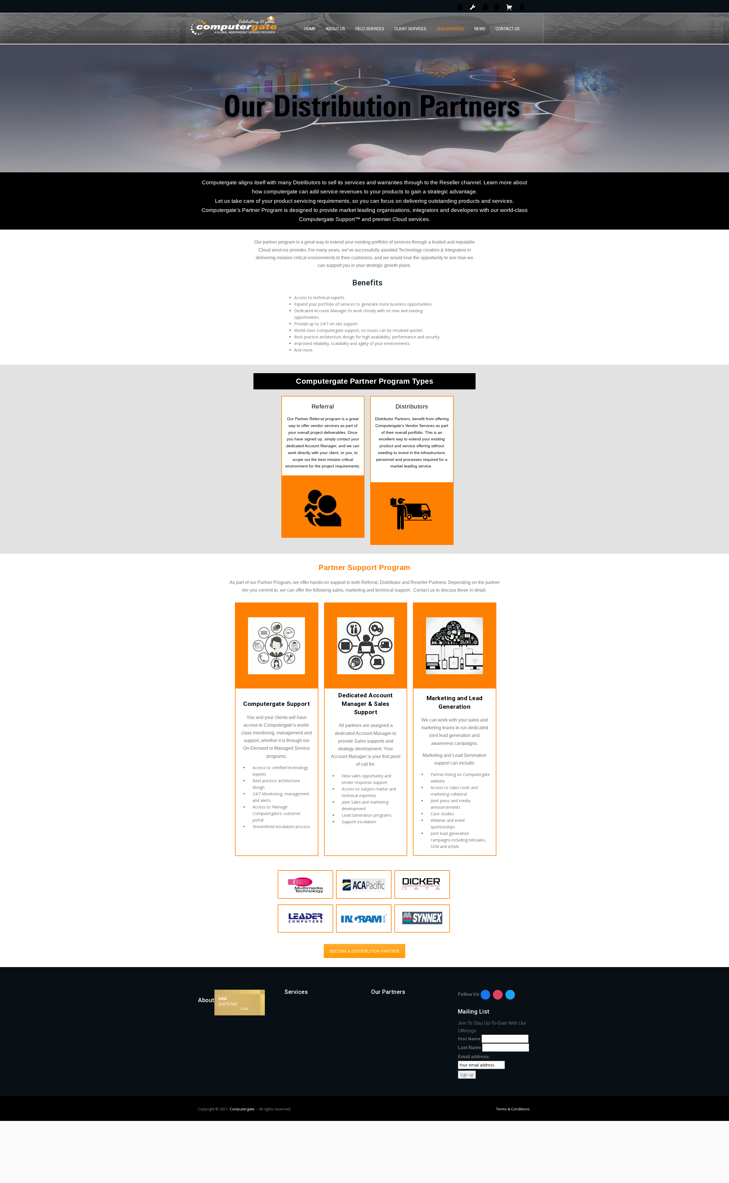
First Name (469, 1038)
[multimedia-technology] (305, 884)
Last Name (469, 1047)
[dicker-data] (422, 884)
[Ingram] (364, 918)
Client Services (410, 28)
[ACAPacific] (364, 884)
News (479, 28)
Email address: (474, 1056)
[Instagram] (498, 994)
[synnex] (422, 918)
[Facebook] (485, 994)
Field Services (369, 28)
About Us (335, 28)
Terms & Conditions (513, 1109)
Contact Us (507, 28)
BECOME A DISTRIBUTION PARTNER (364, 951)
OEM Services (450, 28)
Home (310, 28)
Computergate (242, 1109)
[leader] (305, 918)
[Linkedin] (510, 994)
